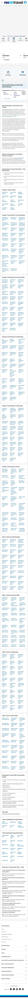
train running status (8, 116)
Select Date (23, 93)
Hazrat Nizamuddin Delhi (17, 95)
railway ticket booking (19, 158)
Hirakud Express (6, 90)
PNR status (16, 114)
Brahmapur (6, 94)
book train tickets (8, 109)
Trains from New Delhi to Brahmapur (11, 813)
